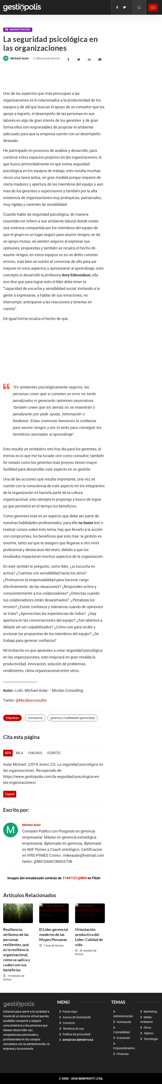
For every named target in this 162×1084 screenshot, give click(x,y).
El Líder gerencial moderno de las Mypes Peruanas (53, 934)
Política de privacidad (76, 1034)
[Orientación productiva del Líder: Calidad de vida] (90, 913)
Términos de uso (73, 1028)
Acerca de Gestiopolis (77, 1017)
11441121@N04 (74, 878)
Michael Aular (19, 58)
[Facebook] (117, 7)
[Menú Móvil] (153, 7)
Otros (147, 1027)
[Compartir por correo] (100, 59)
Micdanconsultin (33, 700)
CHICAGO (35, 753)
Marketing (150, 1011)
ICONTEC (54, 753)
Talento (148, 1033)
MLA (19, 753)
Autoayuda (124, 1022)
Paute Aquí (70, 1011)
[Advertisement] (80, 76)
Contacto (69, 1023)
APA (8, 753)
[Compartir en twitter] (79, 59)
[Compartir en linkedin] (90, 59)
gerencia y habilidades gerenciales (72, 718)
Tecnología (151, 1039)
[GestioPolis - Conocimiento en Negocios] (19, 1004)
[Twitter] (124, 7)
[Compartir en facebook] (69, 59)
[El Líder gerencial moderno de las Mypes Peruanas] (54, 913)
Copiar (10, 794)
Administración (19, 29)
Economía (123, 1038)
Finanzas (123, 1054)
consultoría (35, 718)
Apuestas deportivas (77, 1039)
